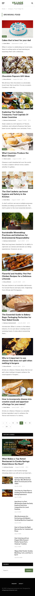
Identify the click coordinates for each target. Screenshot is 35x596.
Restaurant (7, 455)
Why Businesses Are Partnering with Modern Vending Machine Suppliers (23, 518)
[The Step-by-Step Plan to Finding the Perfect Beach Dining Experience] (7, 493)
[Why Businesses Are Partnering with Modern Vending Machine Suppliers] (7, 518)
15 (25, 423)
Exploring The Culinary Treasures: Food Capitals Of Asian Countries (15, 114)
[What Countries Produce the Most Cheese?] (17, 141)
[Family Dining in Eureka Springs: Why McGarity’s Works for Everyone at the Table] (7, 480)
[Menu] (3, 3)
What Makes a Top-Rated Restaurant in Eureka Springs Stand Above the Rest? (15, 461)
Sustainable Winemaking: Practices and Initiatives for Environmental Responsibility (15, 235)
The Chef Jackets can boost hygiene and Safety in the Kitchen (15, 194)
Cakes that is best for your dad (16, 40)
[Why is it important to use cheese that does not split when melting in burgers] (17, 346)
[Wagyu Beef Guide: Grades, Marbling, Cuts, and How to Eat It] (7, 553)
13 (17, 423)
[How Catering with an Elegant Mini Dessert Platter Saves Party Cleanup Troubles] (7, 540)
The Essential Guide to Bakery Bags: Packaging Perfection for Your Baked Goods (16, 317)
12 (13, 423)
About (21, 583)
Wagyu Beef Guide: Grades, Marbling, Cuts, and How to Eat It (23, 553)
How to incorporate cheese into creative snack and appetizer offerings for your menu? (17, 401)
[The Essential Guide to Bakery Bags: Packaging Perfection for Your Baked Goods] (17, 303)
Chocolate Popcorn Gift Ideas (16, 76)
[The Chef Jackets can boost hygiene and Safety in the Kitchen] (17, 180)
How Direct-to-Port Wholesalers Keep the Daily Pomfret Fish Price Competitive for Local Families (23, 505)
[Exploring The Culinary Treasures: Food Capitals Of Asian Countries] (17, 100)
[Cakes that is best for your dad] (17, 29)
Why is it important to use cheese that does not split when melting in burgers (17, 360)
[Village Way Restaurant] (17, 3)
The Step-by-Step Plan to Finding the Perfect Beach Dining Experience (23, 492)
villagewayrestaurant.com (9, 590)
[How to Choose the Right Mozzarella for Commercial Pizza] (7, 529)
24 (6, 426)
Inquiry (14, 583)
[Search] (32, 3)
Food (4, 36)
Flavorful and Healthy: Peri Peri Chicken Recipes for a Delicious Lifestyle (16, 276)
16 (29, 423)
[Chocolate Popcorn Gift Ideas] (17, 64)
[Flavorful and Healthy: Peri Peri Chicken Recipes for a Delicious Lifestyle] (17, 262)
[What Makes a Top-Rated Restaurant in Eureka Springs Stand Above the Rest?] (17, 447)
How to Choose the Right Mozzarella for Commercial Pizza (23, 529)
